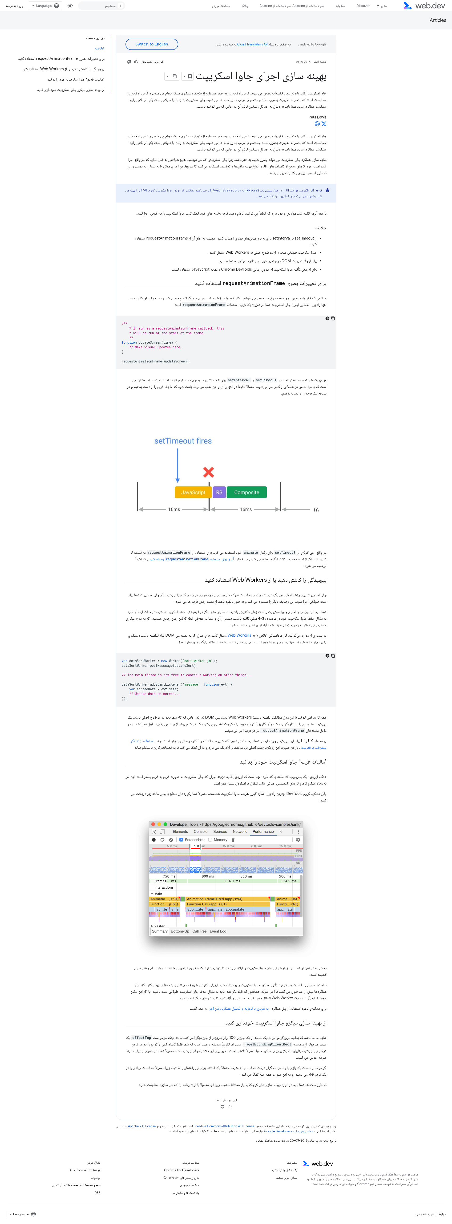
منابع (384, 6)
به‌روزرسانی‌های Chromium (181, 1177)
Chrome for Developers (181, 1170)
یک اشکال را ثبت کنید (284, 1170)
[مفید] (136, 61)
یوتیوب (96, 1177)
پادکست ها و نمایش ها (186, 1193)
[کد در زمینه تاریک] (327, 318)
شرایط (442, 1214)
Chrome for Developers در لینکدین (76, 1185)
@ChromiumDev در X (85, 1170)
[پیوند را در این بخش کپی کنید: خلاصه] (310, 228)
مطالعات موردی (220, 6)
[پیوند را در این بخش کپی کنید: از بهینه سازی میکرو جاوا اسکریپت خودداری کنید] (221, 1023)
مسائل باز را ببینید (287, 1177)
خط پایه (340, 6)
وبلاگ (245, 6)
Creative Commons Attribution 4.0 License (224, 1126)
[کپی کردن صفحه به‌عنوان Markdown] (175, 76)
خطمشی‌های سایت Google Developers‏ (288, 1131)
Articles (438, 20)
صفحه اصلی (320, 62)
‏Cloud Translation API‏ (252, 44)
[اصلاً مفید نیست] (129, 61)
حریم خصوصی (425, 1214)
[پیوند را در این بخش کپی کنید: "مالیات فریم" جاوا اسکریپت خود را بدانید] (235, 762)
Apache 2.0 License (142, 1126)
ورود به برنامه (14, 6)
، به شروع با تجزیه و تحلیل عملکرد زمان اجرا (239, 1008)
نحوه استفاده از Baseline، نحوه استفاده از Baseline (292, 6)
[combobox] (101, 5)
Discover (363, 6)
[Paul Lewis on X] (324, 125)
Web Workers (239, 635)
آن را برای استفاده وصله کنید (191, 559)
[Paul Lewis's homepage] (317, 125)
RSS (98, 1193)
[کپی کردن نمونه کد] (333, 318)
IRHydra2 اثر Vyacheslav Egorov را (234, 190)
